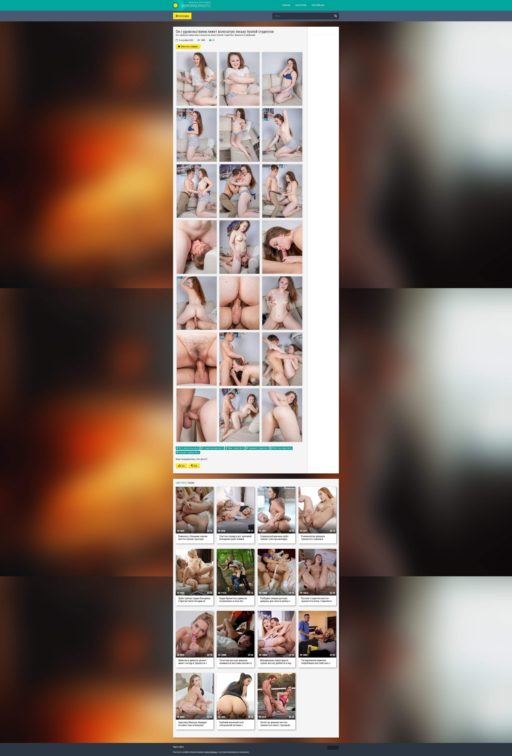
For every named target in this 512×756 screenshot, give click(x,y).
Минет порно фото (235, 448)
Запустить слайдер (189, 46)
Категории (300, 5)
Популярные (317, 5)
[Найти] (335, 16)
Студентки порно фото (213, 448)
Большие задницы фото (188, 452)
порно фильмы (211, 752)
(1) (182, 465)
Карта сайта (178, 747)
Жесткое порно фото (282, 448)
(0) (195, 465)
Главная (286, 5)
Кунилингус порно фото (258, 448)
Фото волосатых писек (188, 448)
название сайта (192, 5)
